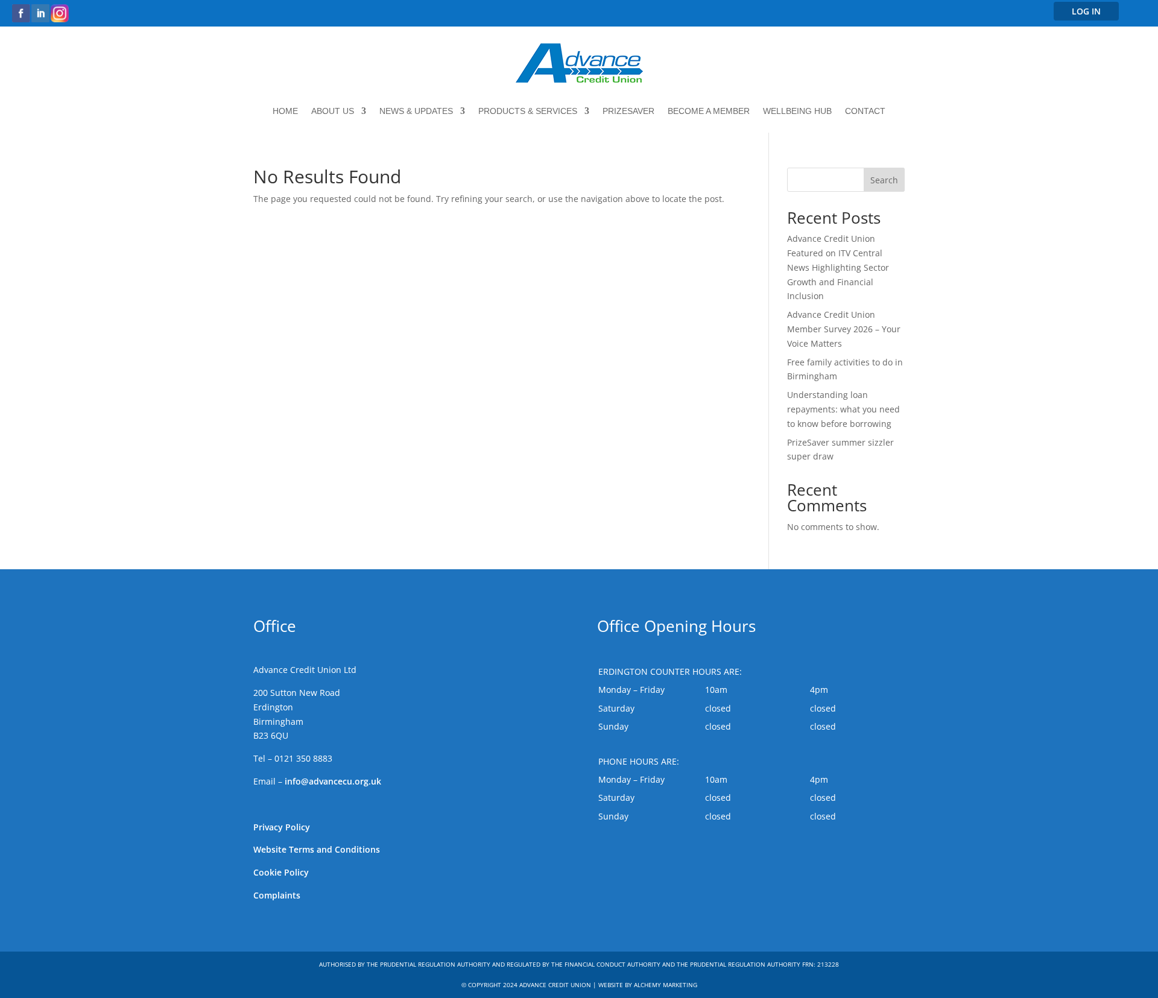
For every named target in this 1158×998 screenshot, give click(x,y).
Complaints (276, 895)
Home (285, 111)
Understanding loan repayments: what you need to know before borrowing (843, 409)
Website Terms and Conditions (316, 849)
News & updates (416, 111)
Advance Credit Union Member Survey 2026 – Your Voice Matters (843, 329)
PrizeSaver (628, 111)
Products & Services (527, 111)
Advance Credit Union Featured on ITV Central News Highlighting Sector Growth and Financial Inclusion (838, 267)
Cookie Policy (281, 872)
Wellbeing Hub (797, 111)
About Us (332, 111)
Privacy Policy (281, 827)
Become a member (709, 111)
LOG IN (1086, 11)
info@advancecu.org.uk (333, 781)
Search (884, 180)
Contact (865, 111)
